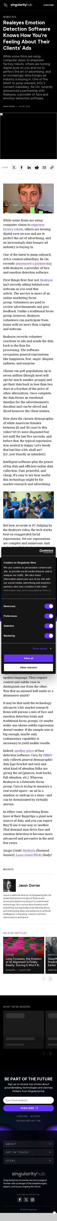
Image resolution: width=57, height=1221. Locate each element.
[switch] (48, 616)
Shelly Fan (52, 970)
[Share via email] (44, 167)
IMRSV (47, 755)
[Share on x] (14, 167)
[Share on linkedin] (29, 167)
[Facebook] (19, 1199)
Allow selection (28, 667)
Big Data (8, 869)
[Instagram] (32, 1199)
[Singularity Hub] (21, 5)
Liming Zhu (10, 970)
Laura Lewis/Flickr (29, 855)
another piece (24, 750)
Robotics (9, 16)
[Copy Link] (52, 167)
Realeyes (46, 280)
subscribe (49, 5)
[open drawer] (5, 5)
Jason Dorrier (9, 106)
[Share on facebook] (21, 167)
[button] (28, 1144)
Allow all (28, 658)
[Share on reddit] (37, 167)
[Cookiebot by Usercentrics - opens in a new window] (40, 551)
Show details (40, 648)
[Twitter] (26, 1199)
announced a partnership (34, 263)
